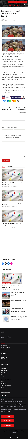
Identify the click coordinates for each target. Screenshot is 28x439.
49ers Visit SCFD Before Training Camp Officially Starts (17, 294)
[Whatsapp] (10, 101)
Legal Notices (23, 1)
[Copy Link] (15, 101)
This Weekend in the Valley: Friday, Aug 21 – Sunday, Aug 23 (13, 286)
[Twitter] (5, 101)
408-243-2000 (8, 347)
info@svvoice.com (8, 345)
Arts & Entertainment (6, 283)
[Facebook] (3, 101)
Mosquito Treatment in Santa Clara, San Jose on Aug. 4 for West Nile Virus (19, 318)
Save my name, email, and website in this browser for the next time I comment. (12, 136)
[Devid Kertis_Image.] (13, 97)
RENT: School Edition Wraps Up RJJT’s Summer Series (19, 301)
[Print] (13, 101)
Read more (8, 411)
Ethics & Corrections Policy (7, 358)
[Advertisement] (14, 244)
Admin (2, 19)
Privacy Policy (4, 357)
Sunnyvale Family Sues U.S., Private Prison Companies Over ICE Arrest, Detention (18, 310)
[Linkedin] (8, 101)
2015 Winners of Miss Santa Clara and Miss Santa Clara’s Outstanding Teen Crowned (21, 111)
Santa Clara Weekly (6, 186)
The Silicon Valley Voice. (15, 430)
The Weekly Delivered (13, 1)
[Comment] (18, 101)
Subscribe (8, 416)
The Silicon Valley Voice (14, 4)
